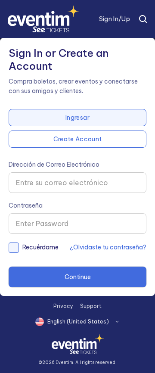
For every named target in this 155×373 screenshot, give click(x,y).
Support (91, 306)
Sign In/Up (114, 19)
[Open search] (143, 19)
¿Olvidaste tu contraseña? (108, 247)
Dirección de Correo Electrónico (54, 164)
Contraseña (26, 205)
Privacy (63, 306)
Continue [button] (78, 277)
